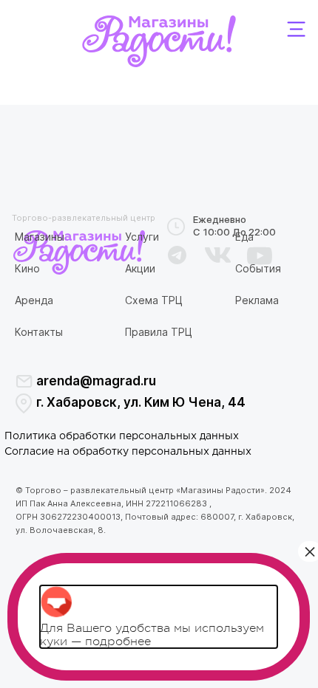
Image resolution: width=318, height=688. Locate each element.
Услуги (142, 236)
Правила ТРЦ (158, 332)
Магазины (39, 236)
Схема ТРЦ (154, 300)
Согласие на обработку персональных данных (127, 451)
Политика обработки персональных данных (121, 436)
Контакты (39, 332)
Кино (27, 268)
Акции (140, 268)
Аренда (34, 300)
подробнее (118, 641)
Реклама (257, 300)
